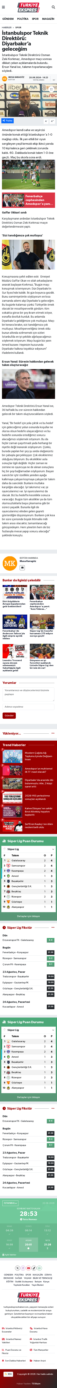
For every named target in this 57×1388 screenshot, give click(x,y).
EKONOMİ (8, 1278)
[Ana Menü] (3, 7)
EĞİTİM (9, 1282)
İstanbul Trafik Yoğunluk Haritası (38, 1341)
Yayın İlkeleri (38, 1285)
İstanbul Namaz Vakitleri (11, 1341)
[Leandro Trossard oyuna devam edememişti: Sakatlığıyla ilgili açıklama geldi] (15, 651)
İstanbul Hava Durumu (38, 1330)
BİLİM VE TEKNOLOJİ (42, 1278)
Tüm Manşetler (40, 1350)
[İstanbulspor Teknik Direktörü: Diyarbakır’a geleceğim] (28, 100)
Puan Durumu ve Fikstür (11, 1351)
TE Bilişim (36, 1384)
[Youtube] (28, 1268)
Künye (46, 1282)
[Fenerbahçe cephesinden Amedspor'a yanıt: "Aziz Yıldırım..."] (42, 592)
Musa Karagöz (28, 561)
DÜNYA (48, 1275)
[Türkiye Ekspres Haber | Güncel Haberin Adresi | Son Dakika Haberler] (28, 7)
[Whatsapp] (39, 1268)
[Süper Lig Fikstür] (53, 927)
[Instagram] (23, 1268)
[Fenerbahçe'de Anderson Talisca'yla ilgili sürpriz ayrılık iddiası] (15, 621)
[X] (17, 1268)
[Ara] (53, 8)
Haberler (7, 28)
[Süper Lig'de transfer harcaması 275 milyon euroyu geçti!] (42, 621)
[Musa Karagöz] (10, 563)
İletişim (38, 1282)
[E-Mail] (22, 567)
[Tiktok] (33, 1268)
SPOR (35, 19)
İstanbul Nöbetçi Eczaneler (12, 1330)
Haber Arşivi (40, 1361)
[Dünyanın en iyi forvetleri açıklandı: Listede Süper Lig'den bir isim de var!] (42, 651)
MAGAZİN (48, 19)
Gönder (9, 715)
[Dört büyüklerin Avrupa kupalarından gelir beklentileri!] (15, 592)
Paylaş (9, 120)
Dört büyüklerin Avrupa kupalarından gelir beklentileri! (14, 604)
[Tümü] (53, 733)
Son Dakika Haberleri (15, 1361)
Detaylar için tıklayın (28, 916)
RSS (10, 1374)
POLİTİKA (22, 19)
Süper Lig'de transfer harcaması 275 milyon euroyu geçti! (41, 633)
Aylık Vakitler (10, 1255)
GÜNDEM (8, 19)
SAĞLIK (18, 1278)
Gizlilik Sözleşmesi (24, 1282)
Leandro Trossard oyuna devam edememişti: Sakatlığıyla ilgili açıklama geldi (12, 665)
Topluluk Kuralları (21, 1285)
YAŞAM (27, 1278)
